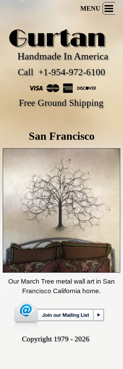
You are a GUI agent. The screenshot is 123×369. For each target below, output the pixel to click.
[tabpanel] (61, 136)
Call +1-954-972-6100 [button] (61, 72)
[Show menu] (108, 8)
